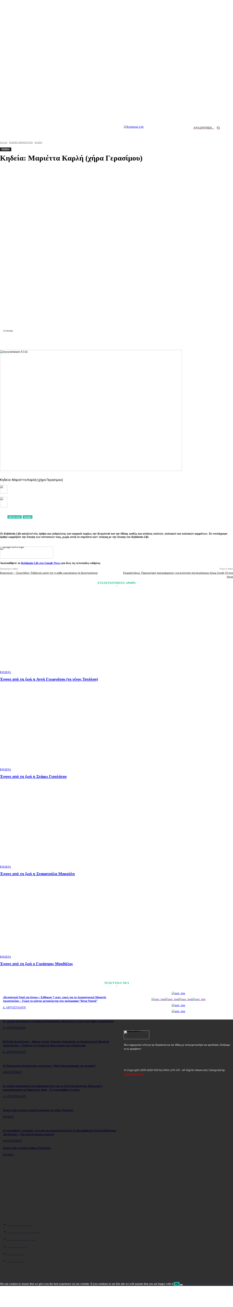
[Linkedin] (103, 341)
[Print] (130, 341)
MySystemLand (134, 1074)
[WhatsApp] (90, 341)
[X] (64, 341)
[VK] (155, 341)
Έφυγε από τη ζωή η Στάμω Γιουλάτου (33, 776)
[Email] (116, 341)
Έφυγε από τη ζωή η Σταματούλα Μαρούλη (37, 873)
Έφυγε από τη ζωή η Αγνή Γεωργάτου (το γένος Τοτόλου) (49, 679)
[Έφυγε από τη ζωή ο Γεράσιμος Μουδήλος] (58, 917)
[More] (182, 341)
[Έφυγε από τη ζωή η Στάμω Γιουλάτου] (58, 730)
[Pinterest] (77, 341)
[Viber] (169, 341)
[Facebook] (51, 341)
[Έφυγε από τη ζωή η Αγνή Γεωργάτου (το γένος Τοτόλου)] (58, 633)
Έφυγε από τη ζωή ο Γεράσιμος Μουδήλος (36, 963)
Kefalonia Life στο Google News (40, 563)
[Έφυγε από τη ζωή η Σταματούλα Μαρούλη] (58, 827)
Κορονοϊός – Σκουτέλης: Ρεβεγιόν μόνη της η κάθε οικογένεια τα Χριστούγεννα (49, 573)
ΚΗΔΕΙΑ (5, 672)
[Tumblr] (143, 341)
